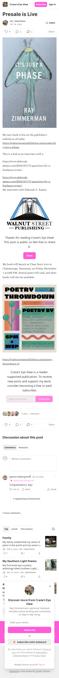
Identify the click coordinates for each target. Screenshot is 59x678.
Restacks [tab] (23, 447)
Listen (52, 22)
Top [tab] (6, 529)
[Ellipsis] (54, 476)
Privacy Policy (39, 655)
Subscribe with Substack (31, 642)
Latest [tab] (14, 529)
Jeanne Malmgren (19, 476)
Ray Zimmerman (17, 21)
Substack (14, 671)
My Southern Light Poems (20, 561)
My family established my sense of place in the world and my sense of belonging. (21, 543)
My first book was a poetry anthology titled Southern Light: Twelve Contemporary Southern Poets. (20, 567)
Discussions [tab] (27, 529)
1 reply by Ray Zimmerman (26, 498)
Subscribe (41, 4)
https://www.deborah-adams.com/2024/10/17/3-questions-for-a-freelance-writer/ (27, 181)
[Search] (53, 529)
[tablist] (16, 447)
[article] (29, 545)
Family (7, 537)
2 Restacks (34, 413)
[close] (49, 586)
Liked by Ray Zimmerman (23, 480)
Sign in (52, 4)
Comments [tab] (10, 447)
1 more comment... (12, 513)
